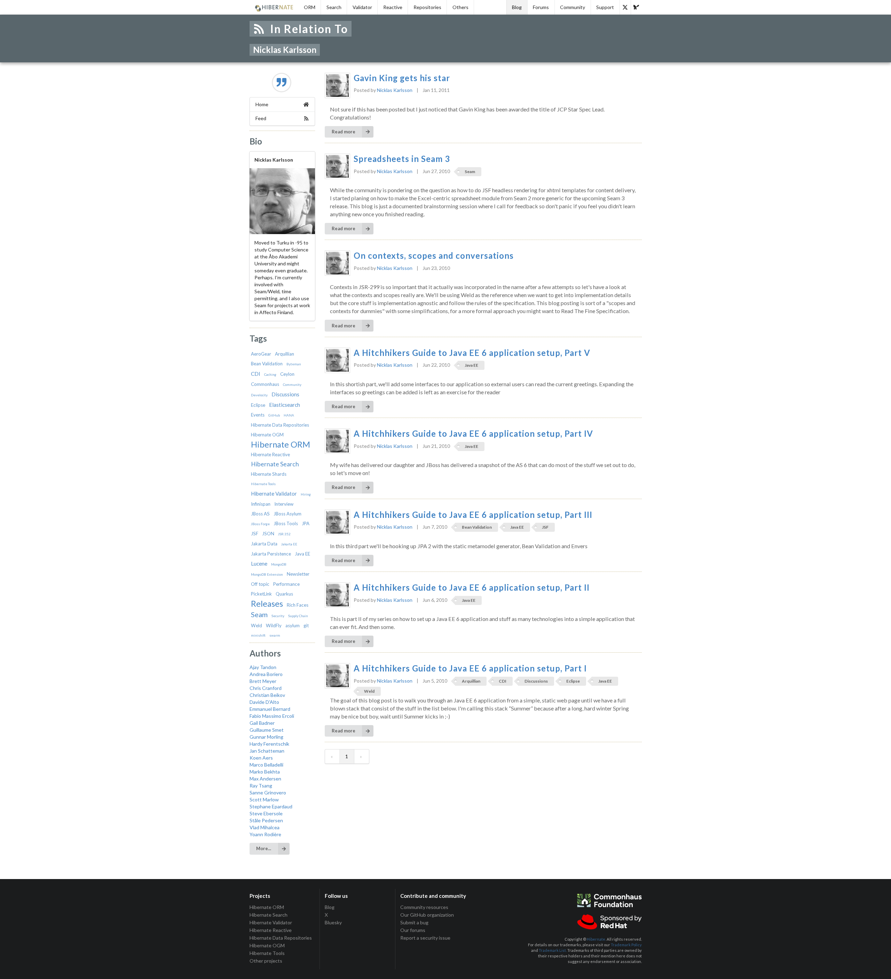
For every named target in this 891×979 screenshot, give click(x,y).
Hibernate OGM (267, 434)
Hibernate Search (275, 464)
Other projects (266, 961)
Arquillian (284, 354)
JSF (254, 533)
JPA (305, 523)
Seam (259, 615)
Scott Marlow (264, 799)
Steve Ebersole (266, 813)
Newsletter (298, 574)
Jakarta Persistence (271, 554)
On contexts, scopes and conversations (434, 256)
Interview (283, 504)
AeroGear (261, 354)
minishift (258, 635)
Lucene (259, 563)
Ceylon (287, 374)
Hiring (306, 494)
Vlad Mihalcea (264, 827)
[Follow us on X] (625, 7)
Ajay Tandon (263, 667)
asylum (292, 625)
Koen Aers (261, 758)
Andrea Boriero (266, 674)
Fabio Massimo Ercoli (272, 716)
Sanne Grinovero (268, 792)
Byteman (293, 364)
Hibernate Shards (268, 474)
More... (263, 848)
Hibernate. (596, 939)
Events (258, 415)
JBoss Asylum (287, 513)
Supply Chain (298, 616)
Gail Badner (262, 723)
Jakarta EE (289, 544)
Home (261, 104)
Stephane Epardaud (271, 806)
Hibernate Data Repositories (280, 425)
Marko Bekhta (265, 772)
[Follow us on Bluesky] (636, 7)
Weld (256, 625)
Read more (343, 131)
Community (572, 7)
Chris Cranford (266, 688)
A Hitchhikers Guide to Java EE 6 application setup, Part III (473, 515)
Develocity (259, 395)
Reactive (392, 7)
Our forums (412, 930)
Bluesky (333, 922)
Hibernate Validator (274, 493)
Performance (286, 584)
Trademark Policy (626, 944)
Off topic (260, 584)
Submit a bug (414, 922)
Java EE (302, 554)
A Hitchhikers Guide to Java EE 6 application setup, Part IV (473, 433)
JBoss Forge (260, 524)
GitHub (274, 415)
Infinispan (260, 504)
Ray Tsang (261, 785)
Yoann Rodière (265, 834)
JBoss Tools (286, 523)
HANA (289, 415)
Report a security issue (425, 938)
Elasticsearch (284, 405)
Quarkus (284, 594)
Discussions (285, 394)
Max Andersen (265, 779)
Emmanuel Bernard (270, 709)
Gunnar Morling (266, 737)
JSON (268, 533)
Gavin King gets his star (402, 78)
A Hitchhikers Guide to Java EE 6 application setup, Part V (472, 353)
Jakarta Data (264, 543)
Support (605, 7)
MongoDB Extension (267, 574)
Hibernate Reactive (270, 454)
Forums (541, 7)
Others (460, 7)
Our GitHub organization (427, 915)
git (306, 625)
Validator (362, 7)
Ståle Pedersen (266, 820)
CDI (255, 374)
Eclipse (258, 405)
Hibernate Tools (263, 484)
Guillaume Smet (267, 730)
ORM (309, 7)
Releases (267, 603)
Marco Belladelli (266, 765)
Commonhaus (265, 384)
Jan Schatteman (267, 751)
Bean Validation (267, 363)
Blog (517, 7)
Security (277, 616)
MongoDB (278, 564)
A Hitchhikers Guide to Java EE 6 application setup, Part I (470, 668)
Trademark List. (553, 950)
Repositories (427, 7)
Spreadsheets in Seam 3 (402, 159)
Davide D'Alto (264, 702)
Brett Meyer (263, 681)
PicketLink (261, 594)
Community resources (424, 907)
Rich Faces (297, 605)
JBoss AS (260, 513)
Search (333, 7)
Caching (270, 374)
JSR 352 (284, 534)
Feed (260, 118)
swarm (274, 635)
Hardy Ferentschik (269, 744)
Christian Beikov (267, 695)
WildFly (274, 625)
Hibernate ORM (280, 444)
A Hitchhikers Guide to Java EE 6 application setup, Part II (472, 587)
